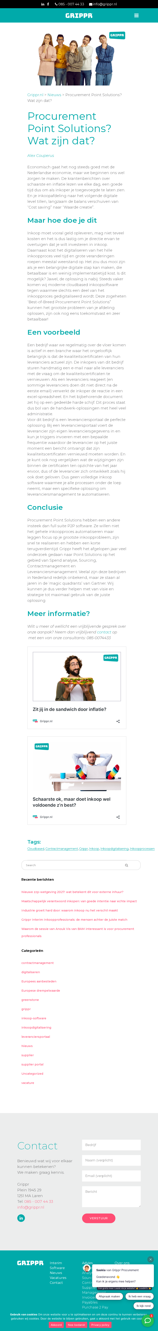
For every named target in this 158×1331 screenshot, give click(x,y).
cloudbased (35, 849)
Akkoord (56, 1324)
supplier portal (32, 1064)
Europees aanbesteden (38, 981)
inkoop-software (33, 1018)
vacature (27, 1083)
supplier (27, 1055)
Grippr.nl (35, 95)
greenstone (30, 1000)
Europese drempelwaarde (40, 990)
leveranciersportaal (35, 1037)
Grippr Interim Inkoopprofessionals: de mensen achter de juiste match (74, 920)
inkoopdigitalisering (114, 849)
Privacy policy (100, 1324)
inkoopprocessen (142, 849)
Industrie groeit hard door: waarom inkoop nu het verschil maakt (69, 910)
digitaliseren (30, 972)
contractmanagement (61, 849)
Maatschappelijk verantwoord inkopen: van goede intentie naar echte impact (79, 901)
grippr (83, 849)
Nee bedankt (76, 1324)
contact (104, 632)
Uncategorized (32, 1074)
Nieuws (54, 95)
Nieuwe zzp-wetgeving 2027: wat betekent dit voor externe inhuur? (72, 892)
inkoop (94, 849)
